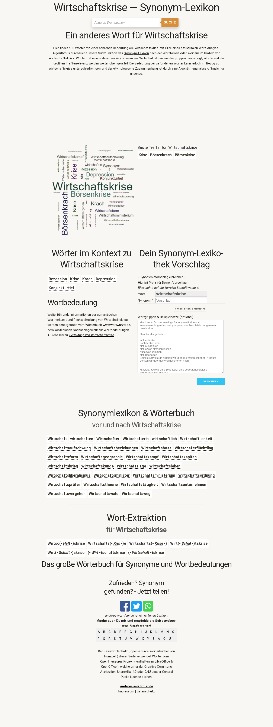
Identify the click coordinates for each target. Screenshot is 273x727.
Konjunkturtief (61, 288)
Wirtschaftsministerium (154, 475)
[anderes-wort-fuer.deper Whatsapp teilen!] (148, 610)
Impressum (126, 691)
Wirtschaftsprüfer (64, 484)
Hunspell (110, 656)
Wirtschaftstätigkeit (139, 484)
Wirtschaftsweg (136, 493)
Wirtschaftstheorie (100, 484)
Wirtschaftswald (104, 493)
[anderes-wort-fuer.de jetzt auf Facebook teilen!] (125, 610)
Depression (106, 279)
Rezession (58, 279)
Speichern (211, 381)
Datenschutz (146, 691)
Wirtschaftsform (63, 457)
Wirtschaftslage (131, 466)
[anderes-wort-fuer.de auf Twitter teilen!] (136, 610)
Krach (87, 279)
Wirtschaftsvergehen (67, 493)
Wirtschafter (107, 438)
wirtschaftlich (164, 438)
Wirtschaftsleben (164, 466)
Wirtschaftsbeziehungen (116, 448)
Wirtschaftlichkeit (196, 438)
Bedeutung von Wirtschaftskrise (91, 335)
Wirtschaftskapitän (179, 457)
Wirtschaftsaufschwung (69, 448)
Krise (74, 279)
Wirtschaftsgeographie (102, 457)
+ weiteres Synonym (190, 308)
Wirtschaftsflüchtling (194, 448)
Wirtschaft (57, 438)
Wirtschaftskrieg (63, 466)
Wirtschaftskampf (142, 457)
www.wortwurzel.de (116, 325)
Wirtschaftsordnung (196, 475)
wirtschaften (81, 438)
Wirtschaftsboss (156, 448)
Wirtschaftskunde (97, 466)
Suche (170, 22)
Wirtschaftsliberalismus (69, 475)
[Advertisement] (136, 111)
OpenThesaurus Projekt (117, 661)
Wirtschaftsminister (112, 475)
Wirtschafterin (136, 438)
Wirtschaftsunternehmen (183, 484)
